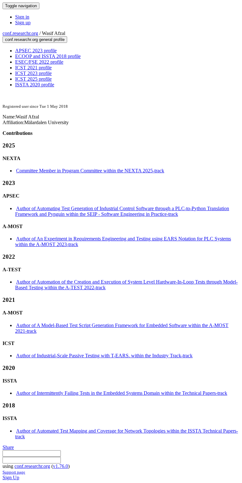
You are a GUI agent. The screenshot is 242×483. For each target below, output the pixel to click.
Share (8, 447)
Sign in (22, 17)
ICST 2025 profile (33, 79)
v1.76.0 (60, 466)
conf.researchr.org (20, 33)
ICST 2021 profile (33, 67)
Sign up (23, 22)
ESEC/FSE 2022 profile (39, 62)
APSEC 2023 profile (36, 50)
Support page (14, 472)
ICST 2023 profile (33, 73)
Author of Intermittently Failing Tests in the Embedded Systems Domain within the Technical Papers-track (121, 393)
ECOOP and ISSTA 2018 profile (48, 56)
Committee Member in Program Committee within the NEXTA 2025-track (90, 170)
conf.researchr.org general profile (35, 39)
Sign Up (11, 477)
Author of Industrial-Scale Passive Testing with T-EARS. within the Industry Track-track (104, 355)
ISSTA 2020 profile (34, 84)
